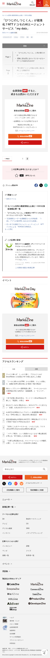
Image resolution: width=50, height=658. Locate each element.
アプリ (22, 37)
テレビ (4, 523)
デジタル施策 (7, 528)
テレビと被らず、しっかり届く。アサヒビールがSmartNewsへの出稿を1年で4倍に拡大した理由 (24, 375)
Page (8, 57)
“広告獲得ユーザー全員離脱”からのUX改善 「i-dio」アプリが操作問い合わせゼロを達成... (24, 219)
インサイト (6, 533)
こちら (24, 259)
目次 (25, 46)
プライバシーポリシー (17, 640)
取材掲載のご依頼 (36, 490)
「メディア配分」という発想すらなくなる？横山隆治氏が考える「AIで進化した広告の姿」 (26, 434)
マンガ (4, 550)
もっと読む (9, 229)
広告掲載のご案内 (13, 490)
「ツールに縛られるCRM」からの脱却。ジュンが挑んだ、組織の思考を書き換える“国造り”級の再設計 (26, 382)
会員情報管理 (14, 627)
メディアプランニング (34, 533)
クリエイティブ (7, 37)
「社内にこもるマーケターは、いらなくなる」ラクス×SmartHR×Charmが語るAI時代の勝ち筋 (25, 427)
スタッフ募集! (14, 624)
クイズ (28, 550)
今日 (13, 369)
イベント (6, 563)
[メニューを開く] (3, 3)
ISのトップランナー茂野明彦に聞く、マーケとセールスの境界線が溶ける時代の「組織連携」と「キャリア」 (26, 389)
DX (3, 519)
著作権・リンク (14, 621)
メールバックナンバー (26, 130)
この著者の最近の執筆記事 (25, 267)
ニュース (6, 499)
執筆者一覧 (30, 555)
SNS (27, 528)
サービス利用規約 (15, 637)
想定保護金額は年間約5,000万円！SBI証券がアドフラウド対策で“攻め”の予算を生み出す (26, 420)
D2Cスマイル (11, 199)
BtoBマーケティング (33, 519)
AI (31, 37)
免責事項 (12, 630)
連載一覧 (5, 555)
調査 (27, 546)
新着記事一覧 (7, 506)
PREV (8, 159)
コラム (16, 37)
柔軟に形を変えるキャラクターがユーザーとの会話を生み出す (31, 59)
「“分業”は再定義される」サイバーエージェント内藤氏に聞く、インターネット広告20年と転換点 (26, 441)
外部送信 (12, 643)
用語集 (5, 571)
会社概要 (12, 633)
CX (27, 37)
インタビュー (7, 546)
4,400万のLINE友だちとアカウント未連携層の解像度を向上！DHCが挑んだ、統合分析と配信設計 (26, 413)
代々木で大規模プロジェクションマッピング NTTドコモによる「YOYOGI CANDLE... (25, 225)
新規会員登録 (26, 136)
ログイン (26, 143)
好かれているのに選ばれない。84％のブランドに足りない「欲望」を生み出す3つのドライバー (26, 406)
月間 (36, 369)
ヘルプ (12, 617)
